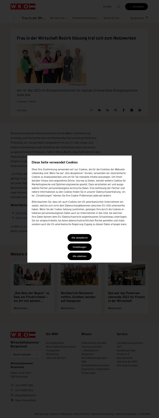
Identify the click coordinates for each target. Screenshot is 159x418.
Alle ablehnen (79, 256)
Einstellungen (79, 247)
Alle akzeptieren (79, 238)
